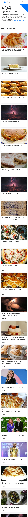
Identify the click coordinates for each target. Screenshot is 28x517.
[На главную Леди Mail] (8, 2)
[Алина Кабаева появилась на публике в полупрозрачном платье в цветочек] (14, 380)
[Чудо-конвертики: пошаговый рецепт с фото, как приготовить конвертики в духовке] (14, 92)
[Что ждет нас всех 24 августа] (14, 188)
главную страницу (19, 20)
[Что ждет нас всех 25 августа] (14, 116)
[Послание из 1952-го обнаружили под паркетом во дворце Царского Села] (14, 212)
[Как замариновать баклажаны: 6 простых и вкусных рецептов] (14, 501)
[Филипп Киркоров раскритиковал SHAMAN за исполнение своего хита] (14, 453)
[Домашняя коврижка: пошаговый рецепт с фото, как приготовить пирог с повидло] (14, 477)
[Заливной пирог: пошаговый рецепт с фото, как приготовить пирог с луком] (14, 140)
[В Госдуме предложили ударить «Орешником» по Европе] (14, 308)
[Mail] (5, 2)
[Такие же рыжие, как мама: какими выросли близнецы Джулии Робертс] (14, 428)
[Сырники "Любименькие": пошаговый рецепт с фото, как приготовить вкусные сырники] (14, 44)
